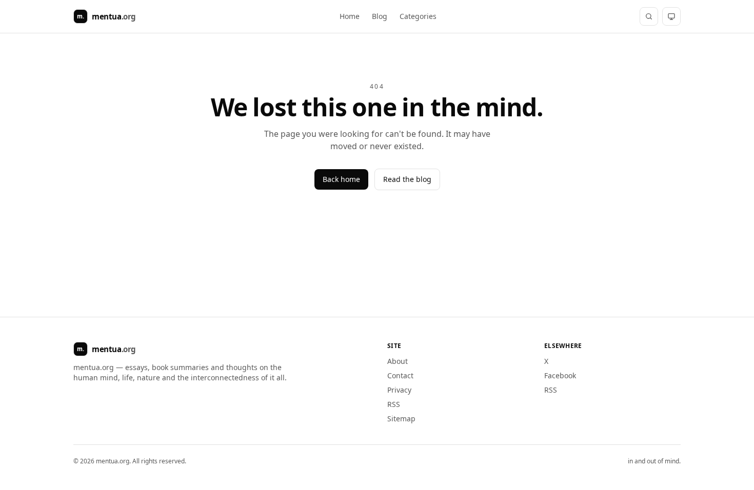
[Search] (649, 16)
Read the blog (407, 179)
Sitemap (401, 418)
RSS (393, 404)
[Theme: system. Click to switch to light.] (671, 16)
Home (350, 16)
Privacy (399, 390)
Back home (341, 179)
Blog (379, 16)
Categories (418, 16)
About (397, 361)
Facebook (560, 375)
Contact (400, 375)
